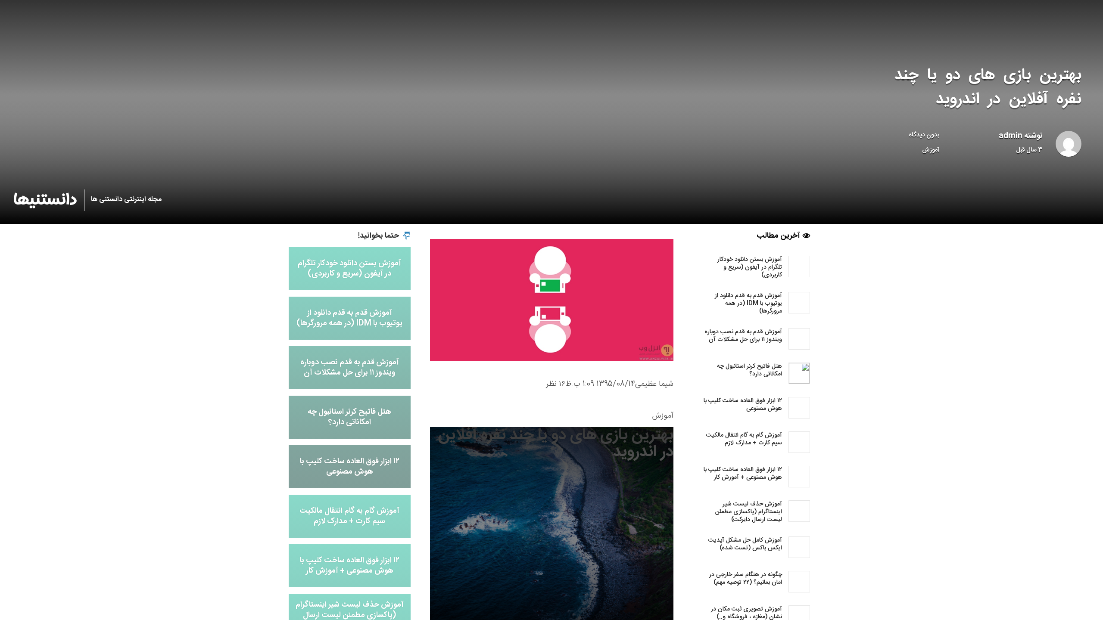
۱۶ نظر (555, 384)
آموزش (930, 150)
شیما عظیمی (654, 384)
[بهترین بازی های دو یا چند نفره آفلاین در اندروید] (551, 300)
